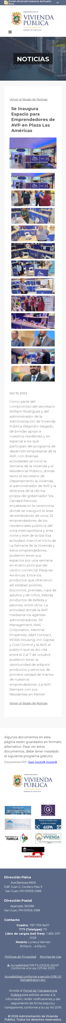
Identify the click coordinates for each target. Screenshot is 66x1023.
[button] (10, 32)
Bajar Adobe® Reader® (42, 762)
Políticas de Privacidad (20, 956)
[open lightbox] (33, 155)
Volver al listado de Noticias (28, 99)
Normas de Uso (50, 956)
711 (45, 929)
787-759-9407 (39, 925)
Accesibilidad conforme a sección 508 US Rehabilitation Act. (33, 978)
